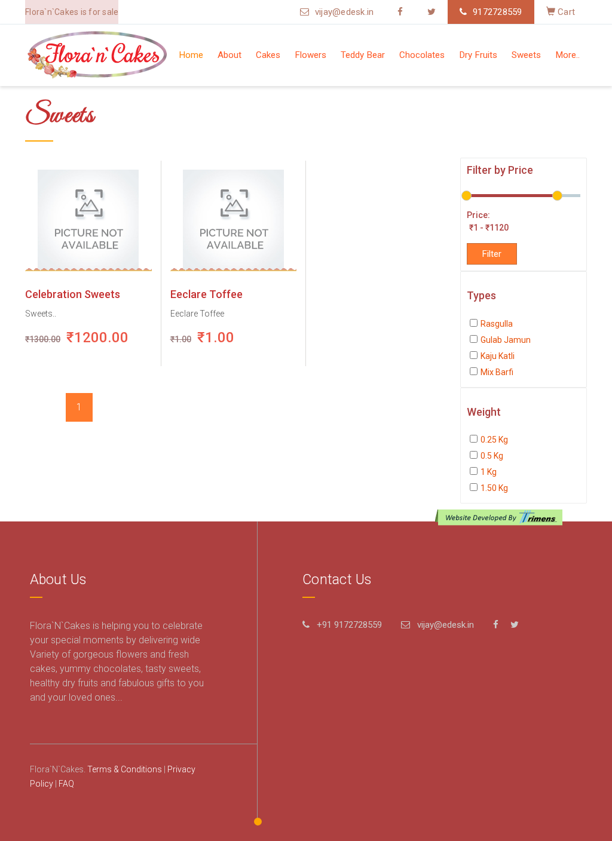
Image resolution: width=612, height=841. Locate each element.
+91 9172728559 (349, 624)
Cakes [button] (268, 55)
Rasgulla (497, 324)
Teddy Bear (363, 55)
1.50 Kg (494, 488)
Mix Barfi (497, 372)
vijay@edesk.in (344, 12)
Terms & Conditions (124, 769)
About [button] (229, 55)
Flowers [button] (310, 55)
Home (191, 55)
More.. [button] (567, 55)
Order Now (84, 220)
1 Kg (489, 472)
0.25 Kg (494, 439)
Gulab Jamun (506, 340)
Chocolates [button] (422, 55)
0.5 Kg (492, 456)
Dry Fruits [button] (478, 55)
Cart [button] (565, 12)
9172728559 (497, 12)
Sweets (526, 55)
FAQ (66, 783)
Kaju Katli (498, 356)
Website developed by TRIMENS (501, 517)
